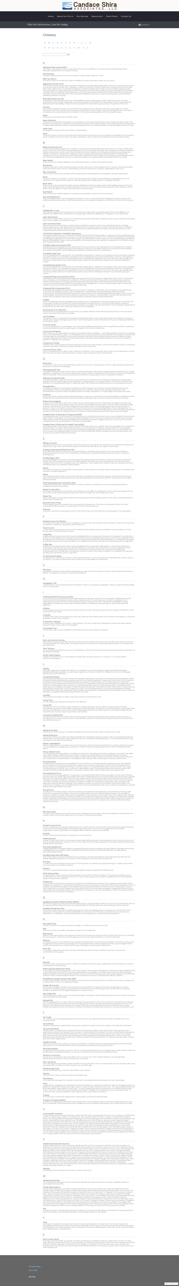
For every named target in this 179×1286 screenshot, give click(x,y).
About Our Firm (64, 16)
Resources (96, 16)
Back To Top (170, 1283)
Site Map (32, 1277)
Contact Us (126, 16)
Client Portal (112, 16)
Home (51, 16)
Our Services (82, 16)
